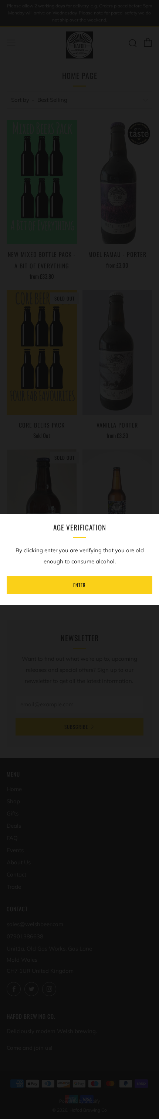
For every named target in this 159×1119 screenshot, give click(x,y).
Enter (79, 585)
